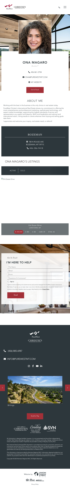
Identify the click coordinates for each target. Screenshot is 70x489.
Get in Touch (35, 90)
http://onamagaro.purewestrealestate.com (35, 82)
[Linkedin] (41, 366)
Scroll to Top (35, 416)
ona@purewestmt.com (36, 77)
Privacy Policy (45, 289)
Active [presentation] (13, 171)
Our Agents (35, 392)
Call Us (59, 7)
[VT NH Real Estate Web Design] (35, 474)
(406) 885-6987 (14, 351)
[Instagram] (29, 366)
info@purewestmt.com (21, 359)
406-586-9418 (36, 148)
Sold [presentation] (22, 171)
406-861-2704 (36, 72)
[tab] (13, 171)
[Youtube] (37, 366)
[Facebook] (33, 366)
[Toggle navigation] (65, 7)
